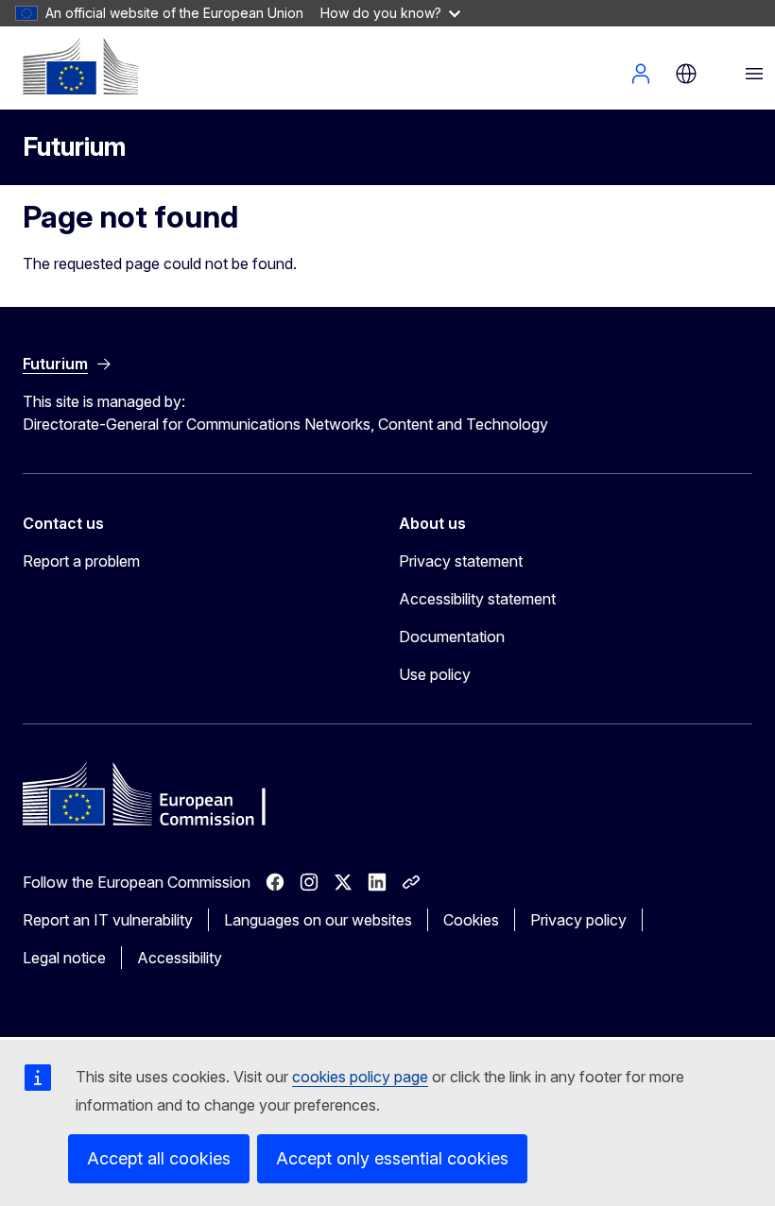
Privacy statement (461, 561)
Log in (641, 73)
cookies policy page (360, 1076)
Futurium (74, 146)
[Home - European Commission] (80, 66)
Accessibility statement (477, 598)
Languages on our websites (318, 919)
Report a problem (81, 561)
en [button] (686, 73)
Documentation (452, 636)
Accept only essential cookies (392, 1158)
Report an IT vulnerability (108, 919)
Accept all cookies (159, 1158)
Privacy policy (578, 919)
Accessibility (179, 957)
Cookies (471, 919)
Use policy (435, 674)
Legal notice (64, 957)
